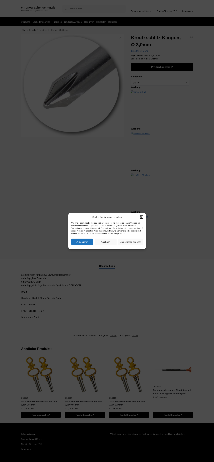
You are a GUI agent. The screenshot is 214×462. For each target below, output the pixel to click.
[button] (141, 217)
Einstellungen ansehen (130, 241)
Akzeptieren (82, 241)
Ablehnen (105, 241)
